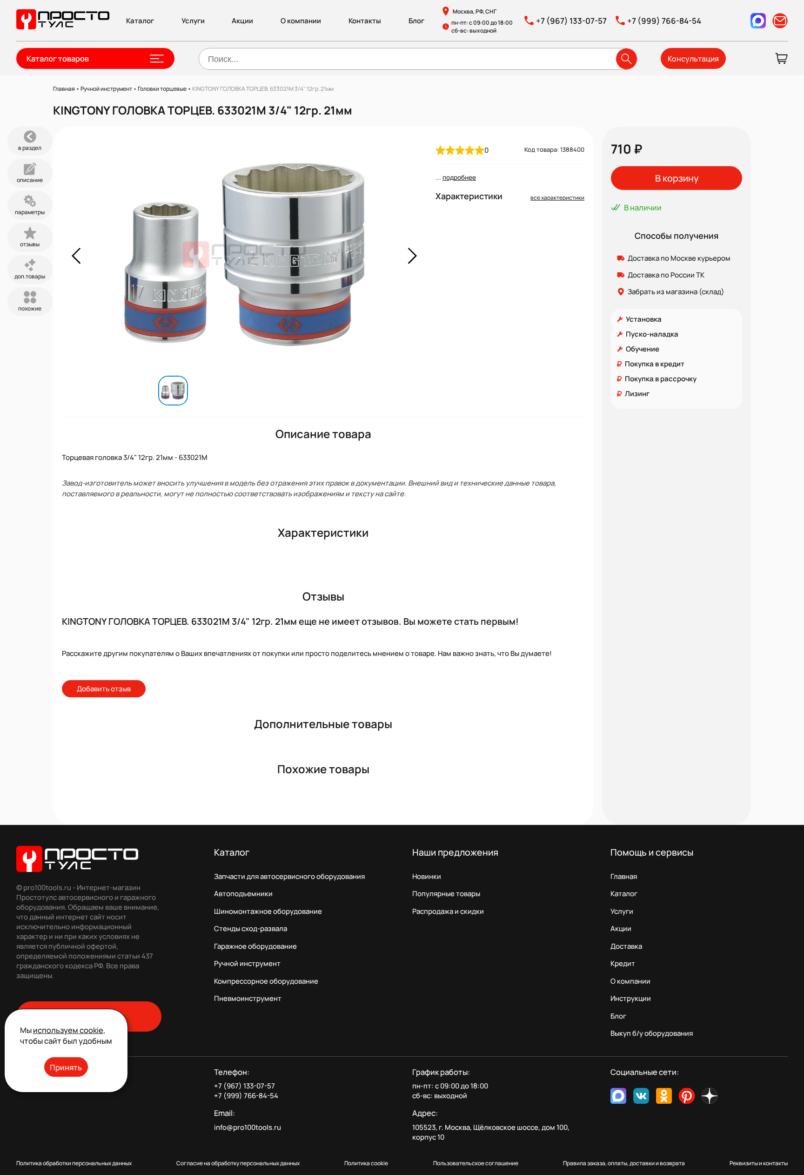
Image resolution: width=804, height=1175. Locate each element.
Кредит (622, 963)
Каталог (140, 20)
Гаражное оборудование (255, 946)
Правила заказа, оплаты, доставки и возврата (624, 1163)
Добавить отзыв (104, 689)
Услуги (193, 20)
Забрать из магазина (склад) (676, 292)
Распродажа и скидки (448, 911)
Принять (66, 1067)
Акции (242, 20)
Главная (623, 876)
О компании (301, 20)
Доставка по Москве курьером (679, 258)
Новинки (426, 876)
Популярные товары (446, 893)
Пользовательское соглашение (475, 1163)
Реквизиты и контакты (759, 1163)
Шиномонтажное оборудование (268, 911)
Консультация (693, 59)
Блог (416, 20)
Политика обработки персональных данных (74, 1163)
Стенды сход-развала (250, 928)
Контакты (364, 20)
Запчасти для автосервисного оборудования (289, 876)
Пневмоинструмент (247, 998)
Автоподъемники (243, 893)
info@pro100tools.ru (247, 1127)
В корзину (676, 178)
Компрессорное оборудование (266, 981)
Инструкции (630, 998)
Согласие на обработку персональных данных (238, 1163)
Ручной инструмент (247, 963)
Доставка (626, 946)
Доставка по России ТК (666, 275)
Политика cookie (366, 1163)
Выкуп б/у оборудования (651, 1033)
